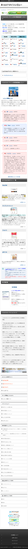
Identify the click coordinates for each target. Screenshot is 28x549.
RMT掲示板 (14, 287)
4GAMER (5, 505)
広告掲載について (14, 535)
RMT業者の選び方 (6, 438)
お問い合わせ (5, 420)
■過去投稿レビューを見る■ (14, 176)
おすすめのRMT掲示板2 (8, 475)
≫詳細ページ (22, 202)
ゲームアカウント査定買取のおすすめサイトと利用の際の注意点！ (15, 434)
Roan (9, 125)
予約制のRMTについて (7, 469)
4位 (5, 390)
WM (23, 52)
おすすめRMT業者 (6, 417)
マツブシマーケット (7, 484)
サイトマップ (14, 540)
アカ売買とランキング (7, 413)
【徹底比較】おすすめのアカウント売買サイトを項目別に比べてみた (15, 429)
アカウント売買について (8, 448)
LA (22, 60)
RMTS (6, 64)
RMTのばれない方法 (7, 441)
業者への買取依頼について (8, 445)
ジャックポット (6, 490)
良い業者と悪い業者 (7, 452)
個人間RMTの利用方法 (7, 455)
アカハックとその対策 (7, 458)
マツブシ (9, 153)
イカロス (11, 111)
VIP (7, 111)
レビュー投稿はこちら (8, 98)
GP (7, 137)
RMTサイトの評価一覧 (7, 407)
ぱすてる (4, 487)
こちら (24, 274)
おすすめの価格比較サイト (8, 472)
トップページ (3, 9)
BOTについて (5, 462)
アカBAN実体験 (6, 465)
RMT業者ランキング (7, 410)
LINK (6, 52)
